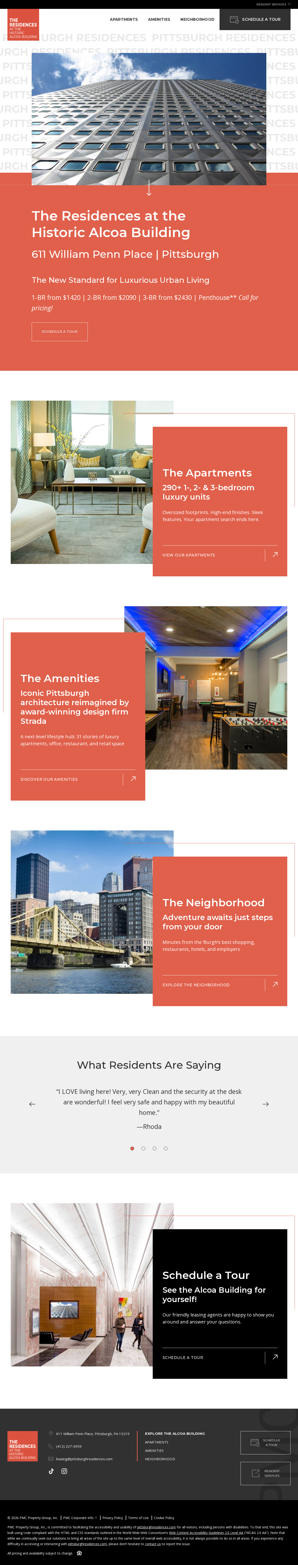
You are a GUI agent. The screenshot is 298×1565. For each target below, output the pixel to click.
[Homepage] (23, 25)
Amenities (159, 19)
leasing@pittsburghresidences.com (84, 1458)
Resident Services (272, 4)
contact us (153, 1544)
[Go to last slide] (32, 1104)
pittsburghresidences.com (156, 1527)
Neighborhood (197, 19)
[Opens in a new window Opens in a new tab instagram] (64, 1471)
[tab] (132, 1148)
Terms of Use (138, 1518)
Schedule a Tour (261, 19)
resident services (272, 1473)
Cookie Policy (164, 1518)
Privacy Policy (112, 1518)
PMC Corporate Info (78, 1518)
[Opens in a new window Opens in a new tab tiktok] (51, 1471)
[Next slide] (266, 1104)
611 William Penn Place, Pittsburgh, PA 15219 (92, 1433)
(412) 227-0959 (69, 1446)
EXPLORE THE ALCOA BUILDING (175, 1433)
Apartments (124, 19)
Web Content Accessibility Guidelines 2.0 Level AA (206, 1532)
